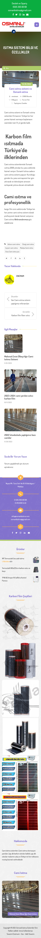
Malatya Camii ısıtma (26, 248)
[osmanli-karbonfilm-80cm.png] (20, 622)
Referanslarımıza (21, 219)
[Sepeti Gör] (14, 31)
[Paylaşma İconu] (24, 258)
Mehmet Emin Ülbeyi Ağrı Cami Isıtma (23, 914)
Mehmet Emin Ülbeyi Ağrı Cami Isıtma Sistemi (18, 358)
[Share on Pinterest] (15, 258)
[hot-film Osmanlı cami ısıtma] (20, 736)
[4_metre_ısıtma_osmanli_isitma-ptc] (20, 812)
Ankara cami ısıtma (14, 244)
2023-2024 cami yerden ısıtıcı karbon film (18, 397)
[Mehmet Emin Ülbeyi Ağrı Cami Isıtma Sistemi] (20, 899)
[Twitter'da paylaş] (6, 258)
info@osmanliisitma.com (20, 516)
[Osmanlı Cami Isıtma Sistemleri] (13, 25)
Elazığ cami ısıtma (28, 244)
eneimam (15, 96)
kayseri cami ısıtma (11, 248)
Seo (22, 934)
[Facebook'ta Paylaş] (11, 258)
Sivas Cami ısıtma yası (12, 252)
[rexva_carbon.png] (20, 698)
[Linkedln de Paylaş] (20, 258)
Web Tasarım (29, 934)
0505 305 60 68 (20, 6)
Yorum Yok (25, 100)
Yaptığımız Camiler (20, 103)
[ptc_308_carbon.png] (20, 660)
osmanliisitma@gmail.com (19, 10)
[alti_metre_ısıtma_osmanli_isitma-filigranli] (20, 774)
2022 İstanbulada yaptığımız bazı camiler (20, 436)
